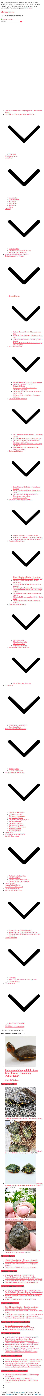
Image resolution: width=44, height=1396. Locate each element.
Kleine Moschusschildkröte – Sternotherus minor (20, 1309)
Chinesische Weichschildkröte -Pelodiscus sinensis (21, 1352)
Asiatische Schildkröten (16, 541)
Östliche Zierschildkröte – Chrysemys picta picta (20, 1267)
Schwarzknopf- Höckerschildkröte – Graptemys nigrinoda (25, 389)
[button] (24, 152)
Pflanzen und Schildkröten (13, 890)
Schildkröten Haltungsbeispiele (15, 834)
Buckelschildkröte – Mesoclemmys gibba (18, 1378)
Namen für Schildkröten (12, 885)
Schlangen (12, 201)
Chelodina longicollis (20, 642)
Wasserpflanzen (14, 200)
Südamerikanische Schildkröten (19, 647)
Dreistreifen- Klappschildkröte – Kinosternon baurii (21, 1316)
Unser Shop (9, 158)
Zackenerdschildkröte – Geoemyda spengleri (27, 579)
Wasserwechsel (14, 249)
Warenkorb (12, 205)
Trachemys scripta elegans (17, 827)
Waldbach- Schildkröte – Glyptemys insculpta (19, 1327)
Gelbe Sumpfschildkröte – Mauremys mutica (27, 588)
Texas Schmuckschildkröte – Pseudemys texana (20, 1299)
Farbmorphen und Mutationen (14, 772)
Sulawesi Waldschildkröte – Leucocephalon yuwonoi (22, 1344)
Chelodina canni (18, 640)
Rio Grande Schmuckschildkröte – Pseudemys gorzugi (22, 1290)
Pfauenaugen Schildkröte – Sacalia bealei (18, 1350)
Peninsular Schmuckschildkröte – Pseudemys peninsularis (23, 1294)
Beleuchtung (9, 685)
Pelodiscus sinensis (15, 821)
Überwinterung (10, 983)
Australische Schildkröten (17, 604)
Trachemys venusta (15, 829)
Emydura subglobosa (20, 645)
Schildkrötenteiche (11, 938)
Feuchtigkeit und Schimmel (14, 887)
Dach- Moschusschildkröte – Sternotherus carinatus (21, 1307)
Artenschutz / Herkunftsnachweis (15, 729)
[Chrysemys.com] (7, 19)
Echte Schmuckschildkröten (18, 399)
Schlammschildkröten (16, 451)
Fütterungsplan (10, 883)
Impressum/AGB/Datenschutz (14, 1027)
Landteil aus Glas (14, 878)
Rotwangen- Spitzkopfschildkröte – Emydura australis (22, 1367)
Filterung (8, 209)
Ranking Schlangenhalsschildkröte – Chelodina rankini (22, 1361)
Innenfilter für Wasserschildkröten (20, 250)
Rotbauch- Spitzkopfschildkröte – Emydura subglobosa (23, 1365)
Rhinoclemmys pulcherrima (22, 683)
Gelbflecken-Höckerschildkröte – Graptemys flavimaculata (24, 1280)
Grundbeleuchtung (15, 727)
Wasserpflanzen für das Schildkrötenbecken (23, 932)
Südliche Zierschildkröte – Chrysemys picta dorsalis (21, 1262)
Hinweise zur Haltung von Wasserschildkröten (20, 114)
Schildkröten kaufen (11, 156)
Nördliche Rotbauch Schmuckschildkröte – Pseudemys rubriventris (27, 441)
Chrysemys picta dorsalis (17, 816)
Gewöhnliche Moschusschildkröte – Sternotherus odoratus (24, 1314)
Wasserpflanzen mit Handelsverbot (20, 930)
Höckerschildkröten (15, 346)
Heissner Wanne (14, 981)
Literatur (7, 1025)
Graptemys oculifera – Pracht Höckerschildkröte (22, 385)
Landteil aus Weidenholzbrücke (19, 879)
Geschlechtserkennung (12, 889)
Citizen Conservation (16, 770)
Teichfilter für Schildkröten (17, 252)
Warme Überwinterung (16, 1023)
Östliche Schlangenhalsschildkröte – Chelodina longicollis (23, 1359)
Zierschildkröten (14, 296)
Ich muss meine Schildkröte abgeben (17, 254)
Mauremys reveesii (15, 830)
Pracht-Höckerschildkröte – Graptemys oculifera (20, 1277)
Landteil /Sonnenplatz (12, 836)
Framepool (12, 978)
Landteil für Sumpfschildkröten (19, 881)
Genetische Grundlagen (16, 812)
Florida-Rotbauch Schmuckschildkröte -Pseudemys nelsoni (24, 1292)
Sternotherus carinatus (16, 825)
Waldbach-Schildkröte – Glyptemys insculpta (27, 537)
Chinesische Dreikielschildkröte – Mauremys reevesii (22, 1348)
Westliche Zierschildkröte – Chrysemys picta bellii (21, 1260)
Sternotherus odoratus (20, 498)
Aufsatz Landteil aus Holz (17, 876)
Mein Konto (13, 203)
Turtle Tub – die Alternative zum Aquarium (23, 979)
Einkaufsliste (9, 832)
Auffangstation (14, 769)
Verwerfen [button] (29, 8)
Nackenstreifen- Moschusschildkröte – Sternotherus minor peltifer (25, 495)
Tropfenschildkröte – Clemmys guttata (25, 535)
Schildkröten (13, 198)
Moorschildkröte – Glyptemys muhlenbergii (27, 539)
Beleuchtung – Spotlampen (18, 725)
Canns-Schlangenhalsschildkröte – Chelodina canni (21, 1363)
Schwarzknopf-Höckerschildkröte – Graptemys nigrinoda (23, 1279)
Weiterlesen (15, 1080)
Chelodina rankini (19, 644)
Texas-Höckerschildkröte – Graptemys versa (19, 1275)
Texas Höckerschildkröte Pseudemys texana (27, 438)
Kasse (11, 207)
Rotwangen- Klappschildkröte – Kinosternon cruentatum (23, 1318)
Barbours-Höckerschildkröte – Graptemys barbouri (21, 1282)
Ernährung (12, 154)
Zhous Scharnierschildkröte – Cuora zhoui (26, 577)
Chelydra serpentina (15, 814)
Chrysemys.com (7, 12)
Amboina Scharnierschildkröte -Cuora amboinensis (21, 1337)
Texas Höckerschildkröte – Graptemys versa (27, 382)
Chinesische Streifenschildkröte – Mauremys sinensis (22, 1343)
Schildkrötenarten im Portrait (14, 256)
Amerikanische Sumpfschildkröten (20, 500)
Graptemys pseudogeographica (19, 819)
